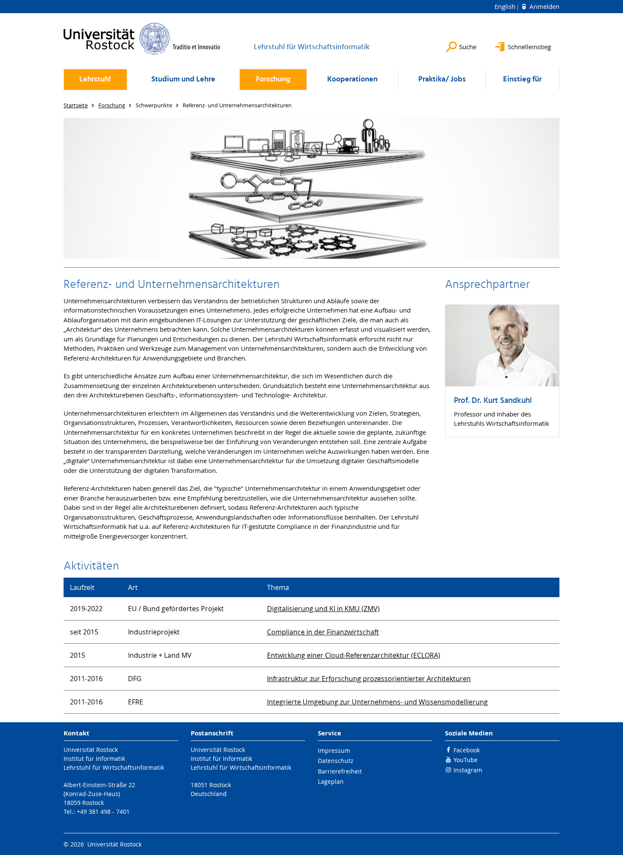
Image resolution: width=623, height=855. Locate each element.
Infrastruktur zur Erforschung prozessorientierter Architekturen (369, 678)
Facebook (466, 750)
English (506, 6)
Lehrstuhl (95, 79)
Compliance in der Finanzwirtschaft (323, 632)
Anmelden (543, 6)
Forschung (273, 79)
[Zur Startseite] (142, 39)
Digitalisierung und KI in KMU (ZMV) (323, 608)
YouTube (465, 760)
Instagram (467, 770)
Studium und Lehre (183, 79)
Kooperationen (352, 79)
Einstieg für (522, 79)
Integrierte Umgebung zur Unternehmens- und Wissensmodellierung (377, 702)
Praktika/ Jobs (442, 79)
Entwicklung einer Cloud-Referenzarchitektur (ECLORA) (353, 655)
